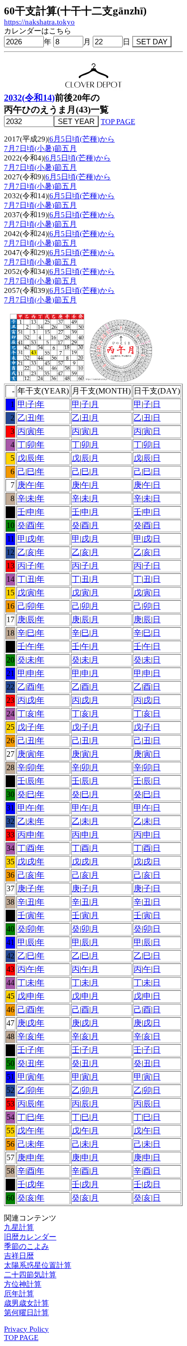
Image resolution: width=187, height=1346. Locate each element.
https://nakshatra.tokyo (39, 22)
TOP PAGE (118, 122)
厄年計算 (19, 1294)
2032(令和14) (29, 98)
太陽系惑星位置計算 (37, 1265)
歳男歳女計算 (26, 1303)
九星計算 (19, 1227)
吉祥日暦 (19, 1256)
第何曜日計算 (26, 1313)
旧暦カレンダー (30, 1237)
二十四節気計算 (30, 1275)
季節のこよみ (26, 1246)
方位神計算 (22, 1284)
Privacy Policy (26, 1329)
